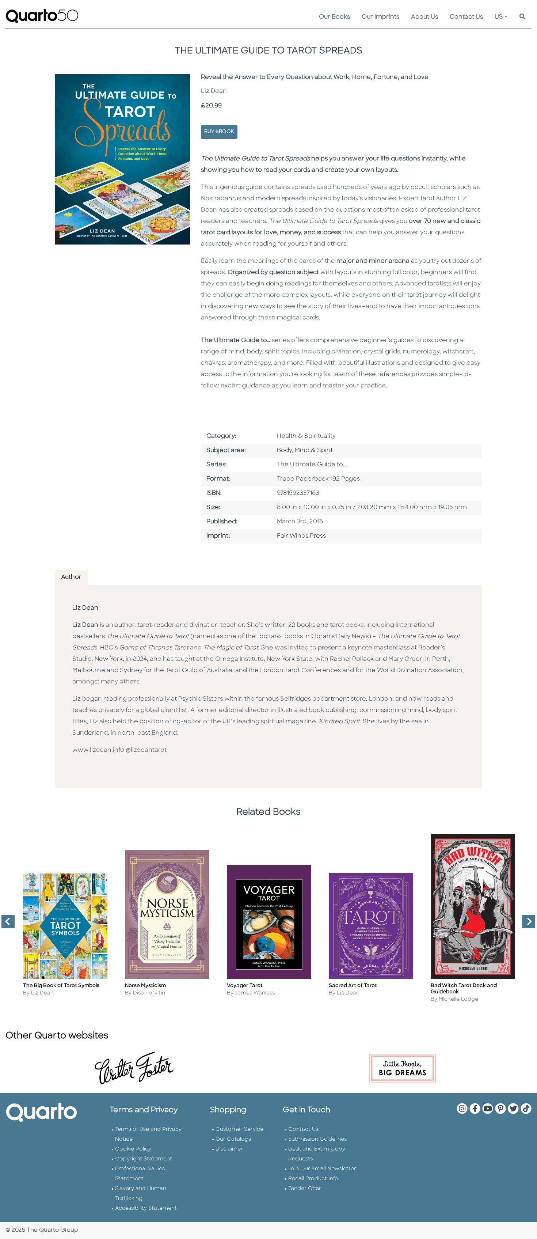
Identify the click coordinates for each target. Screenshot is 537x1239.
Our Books (334, 17)
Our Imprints (380, 17)
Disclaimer (229, 1149)
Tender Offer (304, 1188)
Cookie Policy (133, 1149)
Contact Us (466, 17)
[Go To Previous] (5, 924)
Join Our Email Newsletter (322, 1169)
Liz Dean (85, 608)
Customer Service (239, 1129)
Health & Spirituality (306, 436)
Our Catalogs (233, 1139)
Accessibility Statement (146, 1208)
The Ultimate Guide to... (312, 465)
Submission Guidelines (317, 1139)
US (499, 17)
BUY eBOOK (219, 131)
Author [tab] (71, 577)
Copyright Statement (143, 1159)
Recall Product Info (313, 1179)
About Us (424, 17)
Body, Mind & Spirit (305, 451)
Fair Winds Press (301, 536)
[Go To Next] (525, 924)
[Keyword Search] (522, 17)
